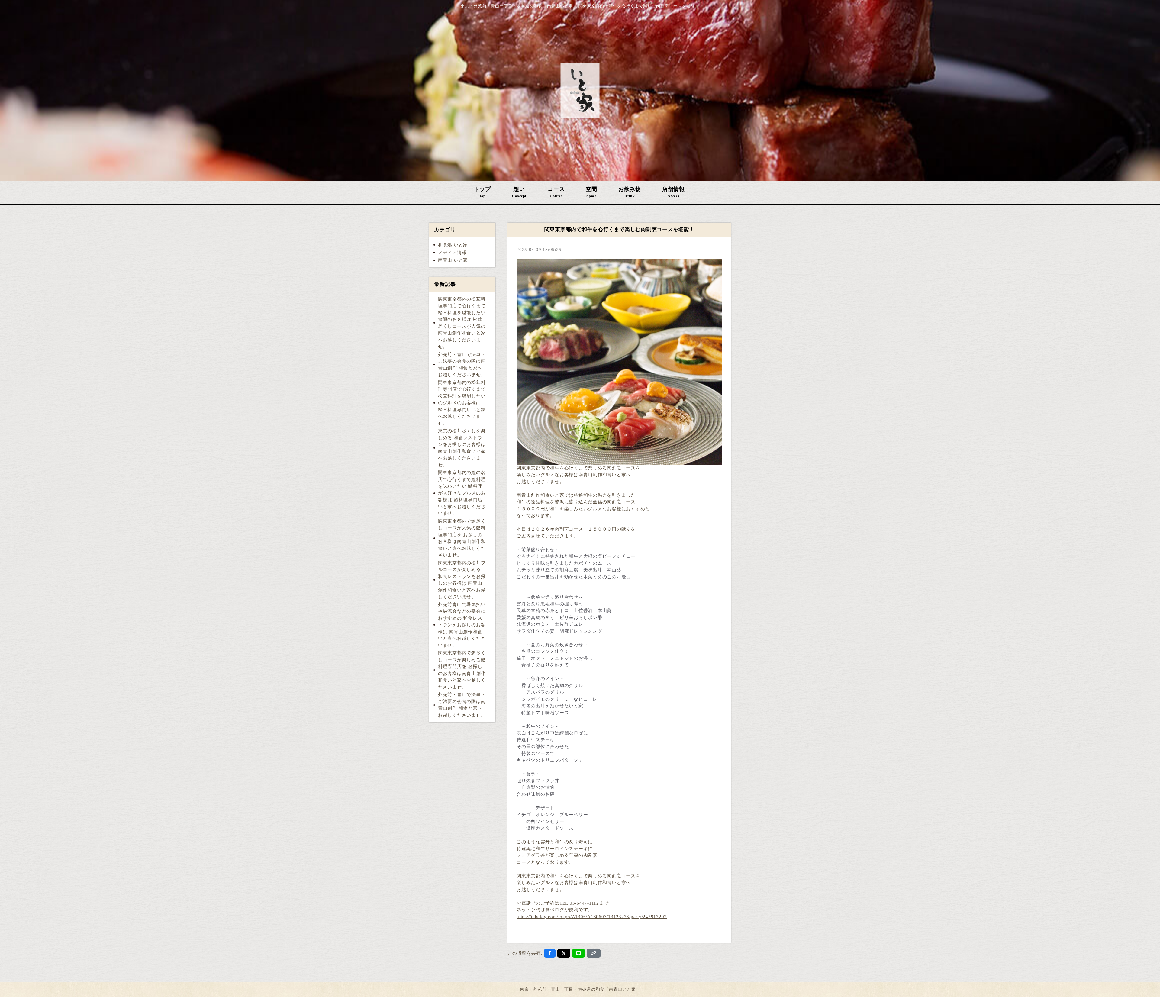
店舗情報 (673, 192)
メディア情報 (452, 252)
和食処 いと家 (453, 244)
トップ (482, 192)
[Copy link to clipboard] (594, 953)
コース (556, 192)
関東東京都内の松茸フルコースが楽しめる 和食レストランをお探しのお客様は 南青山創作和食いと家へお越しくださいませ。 (462, 579)
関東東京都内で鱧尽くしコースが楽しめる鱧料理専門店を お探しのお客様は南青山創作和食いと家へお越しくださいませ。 (462, 669)
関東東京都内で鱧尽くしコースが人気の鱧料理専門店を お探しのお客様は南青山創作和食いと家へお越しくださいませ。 (462, 538)
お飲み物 (629, 192)
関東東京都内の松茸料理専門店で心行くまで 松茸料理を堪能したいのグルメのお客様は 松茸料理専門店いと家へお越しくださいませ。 (462, 403)
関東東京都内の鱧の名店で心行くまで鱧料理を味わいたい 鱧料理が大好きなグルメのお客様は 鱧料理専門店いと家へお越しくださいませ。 (462, 493)
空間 (591, 192)
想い (519, 192)
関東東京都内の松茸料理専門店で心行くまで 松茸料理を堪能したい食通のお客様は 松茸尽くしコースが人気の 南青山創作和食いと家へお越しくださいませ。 (462, 323)
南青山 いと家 (453, 260)
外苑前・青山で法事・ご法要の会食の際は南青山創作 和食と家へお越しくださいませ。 (462, 364)
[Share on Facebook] (550, 953)
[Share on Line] (578, 953)
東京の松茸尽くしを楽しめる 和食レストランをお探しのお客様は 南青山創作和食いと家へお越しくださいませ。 (462, 447)
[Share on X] (563, 953)
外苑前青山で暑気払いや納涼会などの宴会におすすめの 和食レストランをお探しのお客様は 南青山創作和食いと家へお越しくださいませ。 (462, 625)
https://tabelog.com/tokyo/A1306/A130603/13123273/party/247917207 (592, 916)
